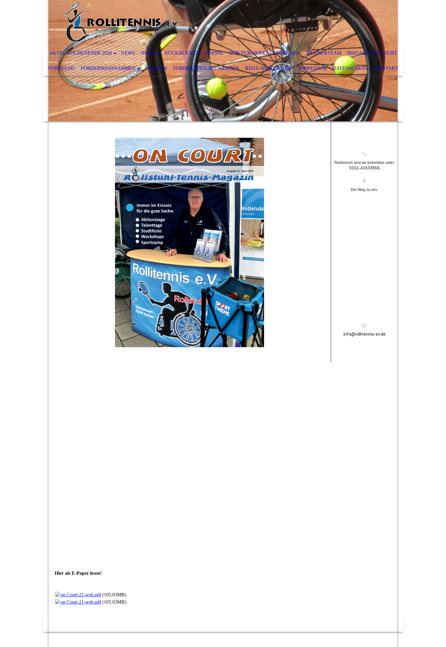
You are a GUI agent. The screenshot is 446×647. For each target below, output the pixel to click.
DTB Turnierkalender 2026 (264, 53)
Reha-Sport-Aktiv (268, 68)
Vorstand (61, 68)
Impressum (312, 68)
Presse (214, 53)
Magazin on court (372, 53)
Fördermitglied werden (206, 68)
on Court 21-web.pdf (81, 594)
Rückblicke (181, 53)
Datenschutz (350, 68)
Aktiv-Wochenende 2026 (80, 53)
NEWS (128, 53)
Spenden (156, 68)
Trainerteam (323, 53)
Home (148, 53)
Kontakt (386, 68)
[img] (205, 23)
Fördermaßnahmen (108, 68)
